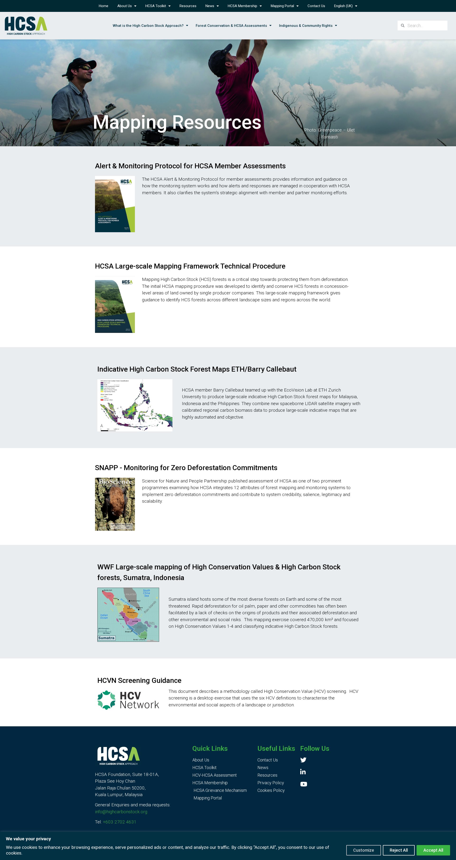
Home (103, 6)
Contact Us (316, 6)
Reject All (399, 850)
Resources (188, 6)
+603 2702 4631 (120, 822)
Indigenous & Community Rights (305, 26)
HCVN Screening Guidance (139, 680)
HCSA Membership (242, 6)
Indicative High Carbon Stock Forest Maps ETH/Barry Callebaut (196, 369)
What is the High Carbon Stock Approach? (148, 26)
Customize (363, 850)
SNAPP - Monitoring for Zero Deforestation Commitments (186, 467)
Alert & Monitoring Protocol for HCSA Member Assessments (190, 166)
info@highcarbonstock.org (121, 811)
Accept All (433, 850)
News (209, 6)
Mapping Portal (282, 6)
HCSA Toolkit (155, 6)
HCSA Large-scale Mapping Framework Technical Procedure (190, 266)
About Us (124, 6)
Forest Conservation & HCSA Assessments (231, 26)
